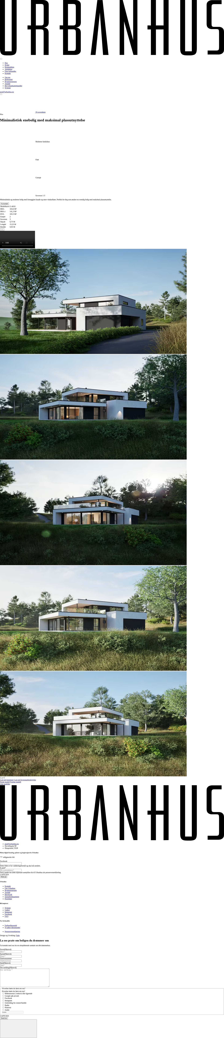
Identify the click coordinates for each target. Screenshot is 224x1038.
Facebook (8, 914)
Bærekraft (8, 895)
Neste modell (5, 782)
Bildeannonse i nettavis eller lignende (18, 994)
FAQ (6, 916)
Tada (18, 935)
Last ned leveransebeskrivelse (25, 780)
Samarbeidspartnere (12, 897)
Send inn (4, 1018)
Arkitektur (8, 69)
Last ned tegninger (7, 780)
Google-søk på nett (12, 996)
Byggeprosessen (11, 82)
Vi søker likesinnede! (12, 928)
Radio (7, 1005)
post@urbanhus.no (7, 92)
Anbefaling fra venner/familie (15, 1003)
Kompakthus (9, 67)
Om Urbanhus (10, 888)
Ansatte (7, 84)
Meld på (3, 877)
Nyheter (8, 88)
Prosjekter (8, 899)
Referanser (9, 79)
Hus (6, 63)
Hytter (7, 65)
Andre (7, 1010)
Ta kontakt (4, 204)
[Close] (18, 1028)
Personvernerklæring (12, 932)
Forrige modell (15, 782)
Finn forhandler (10, 71)
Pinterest (8, 1008)
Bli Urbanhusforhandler (13, 86)
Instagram (8, 912)
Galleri (7, 910)
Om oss (7, 77)
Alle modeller (5, 784)
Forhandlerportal (11, 925)
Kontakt (8, 73)
